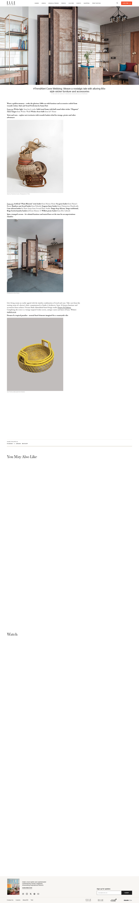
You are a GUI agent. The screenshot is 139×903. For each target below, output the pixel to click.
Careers (18, 900)
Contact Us (10, 900)
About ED (25, 900)
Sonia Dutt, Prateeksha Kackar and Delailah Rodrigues (74, 93)
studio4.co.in (11, 312)
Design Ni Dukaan (64, 307)
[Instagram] (23, 894)
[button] (10, 443)
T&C (32, 900)
